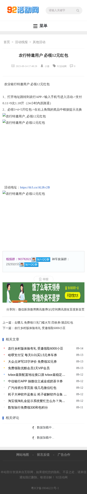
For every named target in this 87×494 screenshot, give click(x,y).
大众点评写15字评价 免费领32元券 (32, 361)
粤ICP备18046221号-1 (45, 488)
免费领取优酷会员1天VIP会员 (29, 368)
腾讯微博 (42, 309)
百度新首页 (77, 309)
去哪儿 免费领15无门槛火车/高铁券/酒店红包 (43, 322)
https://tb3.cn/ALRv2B (35, 187)
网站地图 (22, 454)
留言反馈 (43, 454)
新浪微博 (30, 309)
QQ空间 (53, 309)
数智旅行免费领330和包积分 (28, 407)
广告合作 (64, 454)
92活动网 (62, 477)
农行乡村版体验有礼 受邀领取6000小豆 (39, 328)
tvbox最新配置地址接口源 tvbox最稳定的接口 (37, 374)
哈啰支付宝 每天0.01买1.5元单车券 (32, 355)
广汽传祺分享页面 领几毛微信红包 (32, 388)
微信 (21, 309)
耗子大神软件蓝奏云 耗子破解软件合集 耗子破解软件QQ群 (37, 394)
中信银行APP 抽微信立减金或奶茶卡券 (35, 381)
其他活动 (39, 42)
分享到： (12, 309)
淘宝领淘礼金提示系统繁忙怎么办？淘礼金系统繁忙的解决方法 (37, 401)
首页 (7, 42)
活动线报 (21, 42)
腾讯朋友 (64, 309)
